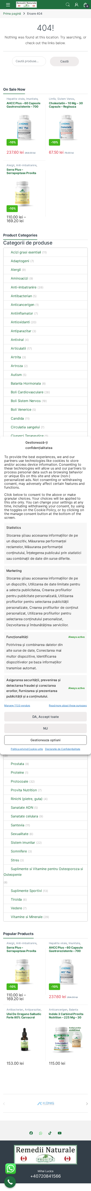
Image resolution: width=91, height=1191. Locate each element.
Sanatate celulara (24, 816)
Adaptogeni (20, 261)
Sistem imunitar (23, 842)
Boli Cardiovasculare (27, 392)
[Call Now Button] (10, 1182)
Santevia (17, 825)
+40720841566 (45, 1176)
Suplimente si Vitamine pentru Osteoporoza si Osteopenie (43, 872)
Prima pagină (12, 13)
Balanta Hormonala (26, 383)
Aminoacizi (19, 278)
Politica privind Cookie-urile (27, 749)
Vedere (16, 908)
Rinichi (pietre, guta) (27, 799)
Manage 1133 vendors (17, 705)
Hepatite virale (16, 98)
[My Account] (76, 4)
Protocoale (19, 781)
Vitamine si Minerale (26, 917)
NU (45, 728)
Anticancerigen (22, 304)
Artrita (16, 357)
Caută (64, 61)
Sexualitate (19, 834)
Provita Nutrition (24, 790)
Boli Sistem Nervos (25, 401)
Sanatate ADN (22, 807)
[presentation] (87, 1103)
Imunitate (32, 98)
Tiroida (16, 899)
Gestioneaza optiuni (45, 740)
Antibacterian (21, 296)
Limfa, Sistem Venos (61, 98)
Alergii (10, 165)
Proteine (17, 772)
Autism (16, 375)
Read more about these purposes (68, 705)
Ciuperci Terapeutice (27, 436)
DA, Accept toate (45, 717)
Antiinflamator (22, 313)
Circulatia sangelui (25, 427)
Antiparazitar (21, 331)
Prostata (17, 764)
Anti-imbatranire (26, 165)
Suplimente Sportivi (26, 891)
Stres (15, 860)
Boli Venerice (21, 409)
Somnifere (19, 851)
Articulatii (18, 348)
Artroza (17, 366)
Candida (17, 418)
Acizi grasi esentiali (26, 252)
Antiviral (17, 339)
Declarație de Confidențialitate (62, 749)
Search (67, 4)
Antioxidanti (20, 322)
